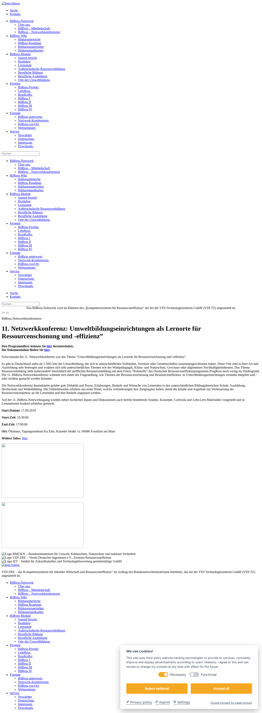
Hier (25, 438)
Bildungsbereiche (29, 39)
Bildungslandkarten (31, 50)
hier (49, 346)
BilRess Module (20, 54)
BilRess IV (25, 109)
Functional (209, 674)
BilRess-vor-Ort (29, 124)
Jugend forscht (27, 58)
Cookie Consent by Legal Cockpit (231, 702)
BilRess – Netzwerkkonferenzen (39, 32)
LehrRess (24, 91)
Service (14, 131)
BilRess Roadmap (29, 43)
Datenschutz (26, 139)
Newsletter (25, 135)
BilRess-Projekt (28, 87)
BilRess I (24, 98)
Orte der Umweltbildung (34, 80)
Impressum (25, 142)
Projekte (15, 83)
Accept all (221, 688)
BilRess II (24, 102)
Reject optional (157, 688)
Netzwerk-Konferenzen (33, 120)
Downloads (26, 146)
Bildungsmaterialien (31, 47)
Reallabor (24, 61)
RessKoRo (25, 94)
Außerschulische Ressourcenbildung (41, 69)
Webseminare (27, 128)
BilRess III (25, 105)
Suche (14, 10)
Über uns (24, 24)
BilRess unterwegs (30, 116)
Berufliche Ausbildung (32, 76)
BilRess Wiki (18, 35)
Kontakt (15, 14)
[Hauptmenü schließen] (7, 312)
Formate (15, 113)
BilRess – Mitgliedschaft (34, 28)
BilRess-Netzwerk (22, 21)
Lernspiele (25, 65)
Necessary (178, 674)
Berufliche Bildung (30, 72)
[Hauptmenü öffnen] (3, 312)
